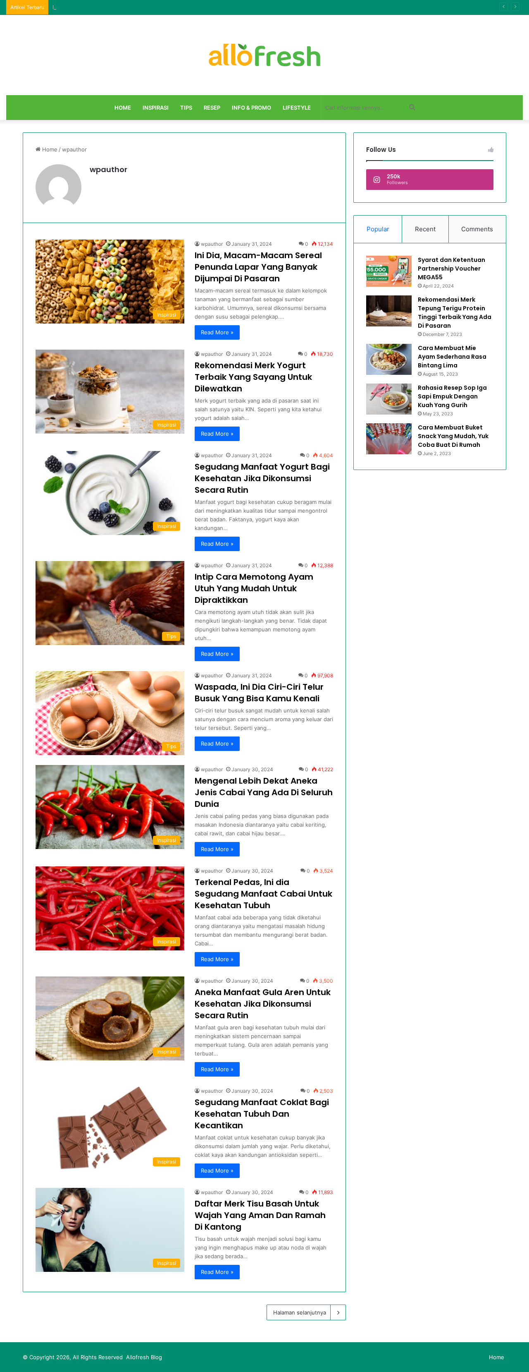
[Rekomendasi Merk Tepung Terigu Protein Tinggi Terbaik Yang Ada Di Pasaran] (389, 310)
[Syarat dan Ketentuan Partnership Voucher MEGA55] (389, 271)
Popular (378, 229)
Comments (477, 229)
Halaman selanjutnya (299, 1312)
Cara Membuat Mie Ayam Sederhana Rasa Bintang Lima (452, 356)
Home (122, 107)
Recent (425, 229)
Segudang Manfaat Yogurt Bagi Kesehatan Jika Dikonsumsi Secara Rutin (262, 478)
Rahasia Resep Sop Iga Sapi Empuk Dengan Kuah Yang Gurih (452, 396)
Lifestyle (297, 107)
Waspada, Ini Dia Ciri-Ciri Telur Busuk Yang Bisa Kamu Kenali (259, 692)
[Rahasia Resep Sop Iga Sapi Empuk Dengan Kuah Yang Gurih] (389, 399)
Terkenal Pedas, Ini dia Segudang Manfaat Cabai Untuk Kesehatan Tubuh (263, 893)
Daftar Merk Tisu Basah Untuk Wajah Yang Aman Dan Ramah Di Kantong (260, 1215)
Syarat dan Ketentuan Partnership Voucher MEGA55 (451, 268)
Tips (186, 107)
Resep (212, 107)
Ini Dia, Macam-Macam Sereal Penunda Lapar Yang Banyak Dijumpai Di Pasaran (258, 266)
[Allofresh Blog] (264, 55)
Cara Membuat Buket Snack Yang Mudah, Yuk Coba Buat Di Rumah (453, 436)
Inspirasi (156, 107)
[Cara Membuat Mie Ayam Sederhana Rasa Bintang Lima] (389, 359)
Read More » (217, 332)
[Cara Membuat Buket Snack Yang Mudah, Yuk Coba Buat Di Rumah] (389, 438)
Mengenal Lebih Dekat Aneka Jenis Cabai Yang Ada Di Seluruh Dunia (264, 792)
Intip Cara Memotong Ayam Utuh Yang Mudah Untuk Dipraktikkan (254, 588)
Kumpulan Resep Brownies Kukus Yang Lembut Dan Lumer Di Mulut (139, 7)
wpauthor (108, 169)
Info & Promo (251, 107)
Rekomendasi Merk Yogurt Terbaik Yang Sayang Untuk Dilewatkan (253, 377)
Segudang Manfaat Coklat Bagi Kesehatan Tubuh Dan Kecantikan (262, 1113)
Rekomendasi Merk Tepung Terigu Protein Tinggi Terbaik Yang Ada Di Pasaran (454, 312)
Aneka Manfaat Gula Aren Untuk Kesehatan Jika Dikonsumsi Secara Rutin (263, 1003)
